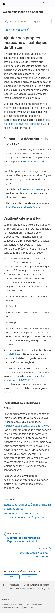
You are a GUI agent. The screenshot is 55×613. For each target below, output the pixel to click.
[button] (44, 3)
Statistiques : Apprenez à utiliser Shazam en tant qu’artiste (27, 506)
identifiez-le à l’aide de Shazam (24, 207)
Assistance (14, 585)
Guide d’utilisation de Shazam (23, 12)
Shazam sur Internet (31, 189)
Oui (11, 577)
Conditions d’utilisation (11, 607)
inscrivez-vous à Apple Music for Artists (27, 425)
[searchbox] (28, 21)
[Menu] (51, 3)
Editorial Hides (12, 354)
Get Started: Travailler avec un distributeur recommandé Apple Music (26, 515)
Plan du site (28, 607)
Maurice (5, 599)
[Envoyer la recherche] (6, 21)
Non (29, 577)
